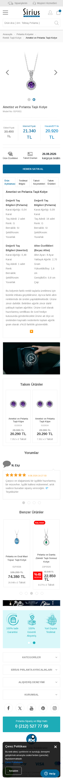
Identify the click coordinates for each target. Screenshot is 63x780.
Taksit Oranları (30, 158)
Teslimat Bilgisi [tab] (23, 182)
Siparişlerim (21, 3)
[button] (7, 72)
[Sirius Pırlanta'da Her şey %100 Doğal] (31, 602)
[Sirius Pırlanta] (31, 12)
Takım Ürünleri (51, 182)
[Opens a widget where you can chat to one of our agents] (49, 773)
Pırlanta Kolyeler (25, 34)
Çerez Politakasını (14, 762)
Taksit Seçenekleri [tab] (38, 182)
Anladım (13, 770)
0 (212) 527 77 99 (31, 726)
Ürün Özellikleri (10, 158)
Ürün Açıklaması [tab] (9, 182)
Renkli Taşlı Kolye (12, 37)
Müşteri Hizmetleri (47, 3)
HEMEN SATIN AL (33, 169)
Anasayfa (7, 34)
